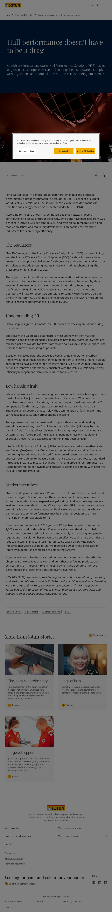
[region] (56, 146)
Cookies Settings (26, 151)
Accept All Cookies (85, 151)
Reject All (63, 151)
